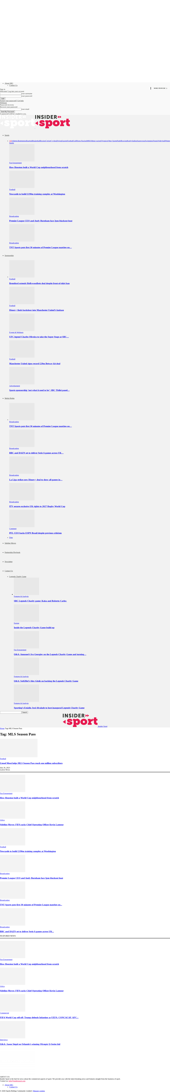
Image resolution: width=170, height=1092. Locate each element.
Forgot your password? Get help (12, 101)
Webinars (3, 103)
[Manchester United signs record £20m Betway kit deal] (21, 357)
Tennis (155, 141)
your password (26, 96)
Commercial (4, 1013)
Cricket (48, 141)
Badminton (22, 141)
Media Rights (9, 398)
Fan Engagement (15, 163)
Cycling (54, 141)
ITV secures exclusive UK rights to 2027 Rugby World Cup (37, 506)
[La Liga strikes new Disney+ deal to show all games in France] (21, 473)
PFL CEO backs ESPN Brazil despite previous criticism (35, 533)
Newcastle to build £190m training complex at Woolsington (37, 194)
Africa (2, 820)
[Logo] (17, 128)
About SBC (9, 83)
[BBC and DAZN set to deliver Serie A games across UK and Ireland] (21, 446)
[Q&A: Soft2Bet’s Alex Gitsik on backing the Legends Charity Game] (26, 674)
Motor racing (96, 141)
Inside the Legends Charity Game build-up (34, 627)
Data (11, 537)
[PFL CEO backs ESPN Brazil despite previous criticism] (21, 527)
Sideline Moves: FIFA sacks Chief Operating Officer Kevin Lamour (32, 824)
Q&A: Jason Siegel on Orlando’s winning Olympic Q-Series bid (30, 1044)
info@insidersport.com (17, 1081)
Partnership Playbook (12, 552)
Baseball (29, 141)
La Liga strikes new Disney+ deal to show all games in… (35, 479)
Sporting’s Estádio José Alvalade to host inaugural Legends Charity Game (49, 708)
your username (26, 94)
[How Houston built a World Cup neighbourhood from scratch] (21, 161)
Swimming (149, 141)
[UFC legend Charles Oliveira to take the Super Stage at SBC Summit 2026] (21, 330)
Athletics (15, 141)
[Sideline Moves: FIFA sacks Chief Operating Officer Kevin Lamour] (12, 818)
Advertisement (14, 386)
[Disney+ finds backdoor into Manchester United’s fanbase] (21, 304)
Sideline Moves (10, 543)
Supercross (141, 141)
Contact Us (13, 85)
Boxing (42, 141)
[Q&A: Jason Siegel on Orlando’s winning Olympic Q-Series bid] (12, 1038)
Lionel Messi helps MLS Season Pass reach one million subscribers (31, 763)
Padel (119, 141)
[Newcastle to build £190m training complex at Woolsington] (21, 187)
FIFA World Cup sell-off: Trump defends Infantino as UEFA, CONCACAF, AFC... (39, 1017)
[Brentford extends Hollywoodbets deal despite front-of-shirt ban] (21, 277)
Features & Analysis (21, 596)
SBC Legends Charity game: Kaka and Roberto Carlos (40, 601)
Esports (64, 141)
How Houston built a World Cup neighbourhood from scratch (38, 167)
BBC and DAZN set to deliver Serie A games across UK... (27, 931)
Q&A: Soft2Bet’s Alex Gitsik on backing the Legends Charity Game (46, 681)
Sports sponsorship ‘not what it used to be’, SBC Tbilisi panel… (39, 390)
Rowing (124, 141)
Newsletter (8, 562)
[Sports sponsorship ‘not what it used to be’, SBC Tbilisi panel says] (21, 384)
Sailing (134, 141)
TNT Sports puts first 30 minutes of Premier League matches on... (31, 904)
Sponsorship (9, 255)
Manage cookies (39, 1091)
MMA (89, 141)
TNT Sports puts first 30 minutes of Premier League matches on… (40, 247)
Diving (59, 141)
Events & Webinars (16, 332)
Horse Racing (81, 141)
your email (25, 109)
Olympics (104, 141)
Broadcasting (14, 216)
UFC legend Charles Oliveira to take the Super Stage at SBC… (39, 337)
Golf (74, 141)
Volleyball (161, 141)
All (10, 141)
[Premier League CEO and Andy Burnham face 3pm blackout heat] (21, 214)
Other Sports (112, 141)
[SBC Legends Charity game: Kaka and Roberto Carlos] (26, 594)
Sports (7, 135)
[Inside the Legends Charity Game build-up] (26, 621)
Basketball (36, 141)
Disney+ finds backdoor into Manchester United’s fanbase (36, 310)
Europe (16, 623)
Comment (12, 529)
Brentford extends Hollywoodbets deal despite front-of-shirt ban (39, 283)
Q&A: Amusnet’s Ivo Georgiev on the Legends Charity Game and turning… (50, 654)
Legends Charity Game (17, 577)
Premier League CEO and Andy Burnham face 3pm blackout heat (40, 221)
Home (2, 728)
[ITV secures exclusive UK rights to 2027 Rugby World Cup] (21, 500)
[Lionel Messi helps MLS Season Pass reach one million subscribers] (18, 757)
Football (70, 141)
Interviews (4, 1040)
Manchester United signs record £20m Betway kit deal (34, 363)
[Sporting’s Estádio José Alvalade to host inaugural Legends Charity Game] (26, 701)
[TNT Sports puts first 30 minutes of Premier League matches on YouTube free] (21, 241)
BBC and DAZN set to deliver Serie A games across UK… (36, 453)
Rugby (129, 141)
